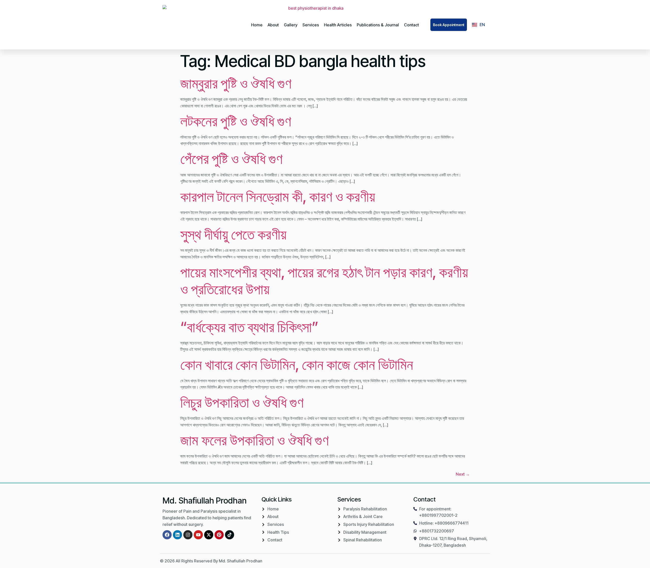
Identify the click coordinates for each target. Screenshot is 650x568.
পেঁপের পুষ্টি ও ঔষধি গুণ (231, 159)
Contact (411, 24)
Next (463, 474)
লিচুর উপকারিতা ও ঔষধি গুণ (242, 402)
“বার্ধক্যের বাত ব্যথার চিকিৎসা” (249, 327)
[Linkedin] (177, 534)
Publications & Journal (378, 24)
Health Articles (338, 24)
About (273, 24)
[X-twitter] (208, 534)
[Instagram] (187, 534)
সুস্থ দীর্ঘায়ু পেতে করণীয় (233, 234)
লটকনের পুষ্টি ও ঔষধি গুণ (235, 121)
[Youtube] (198, 534)
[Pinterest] (219, 534)
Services (310, 24)
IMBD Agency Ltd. (473, 560)
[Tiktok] (229, 534)
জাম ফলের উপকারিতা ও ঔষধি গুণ (254, 440)
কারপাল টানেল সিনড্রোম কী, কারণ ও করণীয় (277, 196)
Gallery (290, 24)
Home (257, 24)
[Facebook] (167, 534)
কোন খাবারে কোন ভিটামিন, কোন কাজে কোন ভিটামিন (296, 364)
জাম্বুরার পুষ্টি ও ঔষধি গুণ (235, 83)
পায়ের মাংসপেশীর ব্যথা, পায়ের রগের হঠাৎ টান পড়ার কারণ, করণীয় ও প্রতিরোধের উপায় (324, 281)
